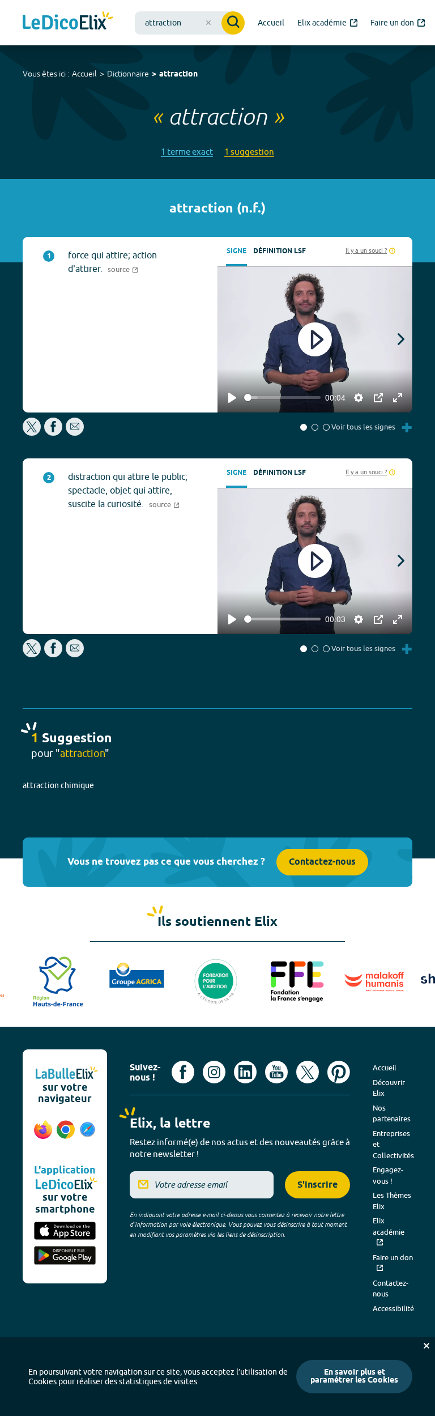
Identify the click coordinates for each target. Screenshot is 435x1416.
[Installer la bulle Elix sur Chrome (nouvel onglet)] (66, 1135)
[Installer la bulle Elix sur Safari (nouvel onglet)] (87, 1135)
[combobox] (190, 23)
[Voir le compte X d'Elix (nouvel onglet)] (307, 1072)
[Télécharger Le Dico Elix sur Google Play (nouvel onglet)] (65, 1256)
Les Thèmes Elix (392, 1200)
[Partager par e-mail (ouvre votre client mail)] (75, 432)
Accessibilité (393, 1308)
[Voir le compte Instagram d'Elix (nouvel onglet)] (214, 1072)
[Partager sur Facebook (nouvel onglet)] (53, 432)
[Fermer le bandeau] (426, 1345)
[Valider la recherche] (233, 23)
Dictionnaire (128, 73)
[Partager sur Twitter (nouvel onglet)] (32, 432)
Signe (236, 251)
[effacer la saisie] (208, 22)
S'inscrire (317, 1185)
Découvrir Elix (389, 1088)
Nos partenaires (392, 1113)
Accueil (84, 73)
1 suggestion (249, 151)
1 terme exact (187, 151)
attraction (178, 74)
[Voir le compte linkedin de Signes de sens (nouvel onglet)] (245, 1072)
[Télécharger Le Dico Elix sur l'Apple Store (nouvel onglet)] (65, 1232)
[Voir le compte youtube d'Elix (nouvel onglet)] (276, 1072)
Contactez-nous (322, 862)
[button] (303, 427)
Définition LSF (279, 251)
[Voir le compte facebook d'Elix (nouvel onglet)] (183, 1072)
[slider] (282, 397)
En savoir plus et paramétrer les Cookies (354, 1376)
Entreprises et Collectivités (393, 1144)
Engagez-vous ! (388, 1175)
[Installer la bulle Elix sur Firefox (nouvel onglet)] (43, 1135)
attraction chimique (58, 785)
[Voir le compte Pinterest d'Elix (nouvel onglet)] (338, 1072)
